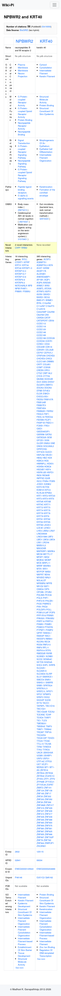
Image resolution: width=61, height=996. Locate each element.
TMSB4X (41, 726)
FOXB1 (40, 425)
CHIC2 (49, 358)
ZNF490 (40, 822)
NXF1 (46, 586)
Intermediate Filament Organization (45, 157)
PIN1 (39, 606)
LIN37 (52, 530)
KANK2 (47, 484)
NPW (17, 288)
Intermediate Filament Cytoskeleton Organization (24, 931)
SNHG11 (41, 682)
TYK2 (39, 749)
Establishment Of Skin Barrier (25, 949)
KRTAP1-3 (27, 268)
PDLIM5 (40, 594)
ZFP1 (46, 778)
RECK (47, 641)
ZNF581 (48, 828)
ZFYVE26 (41, 784)
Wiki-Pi (8, 5)
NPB (30, 285)
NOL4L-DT (41, 580)
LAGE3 (47, 524)
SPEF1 (49, 691)
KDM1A (40, 489)
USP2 (39, 758)
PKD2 (44, 606)
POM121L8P (43, 612)
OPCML (40, 592)
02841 (18, 860)
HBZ (45, 457)
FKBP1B (41, 422)
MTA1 (39, 568)
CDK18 (48, 346)
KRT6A (40, 501)
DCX (39, 381)
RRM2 (24, 247)
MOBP (48, 559)
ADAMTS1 (42, 262)
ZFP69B (40, 781)
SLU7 (39, 676)
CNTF (39, 364)
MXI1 (45, 568)
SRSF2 (40, 697)
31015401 (22, 239)
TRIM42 (47, 729)
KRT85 (47, 521)
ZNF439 (48, 816)
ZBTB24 (40, 772)
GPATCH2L (42, 448)
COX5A (46, 367)
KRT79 (40, 516)
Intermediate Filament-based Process (25, 941)
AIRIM (46, 268)
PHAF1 (23, 288)
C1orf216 (41, 308)
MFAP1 (40, 556)
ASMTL (40, 288)
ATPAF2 (40, 291)
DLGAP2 (41, 384)
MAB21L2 (41, 545)
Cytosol (43, 64)
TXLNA (47, 743)
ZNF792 (47, 840)
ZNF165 (40, 793)
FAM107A (48, 399)
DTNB (39, 390)
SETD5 (40, 662)
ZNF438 (40, 816)
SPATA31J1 (42, 688)
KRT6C (40, 504)
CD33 (47, 343)
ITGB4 (45, 481)
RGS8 (39, 644)
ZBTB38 (49, 772)
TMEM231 (41, 723)
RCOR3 (40, 641)
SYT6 (39, 702)
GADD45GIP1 (43, 431)
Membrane (23, 70)
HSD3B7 (41, 469)
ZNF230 (40, 799)
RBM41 (49, 638)
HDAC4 (40, 460)
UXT (39, 764)
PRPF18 (41, 621)
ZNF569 (40, 825)
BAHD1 (46, 294)
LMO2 (46, 539)
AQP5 (39, 282)
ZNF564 (48, 822)
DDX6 (44, 381)
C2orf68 (50, 311)
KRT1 (39, 495)
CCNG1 (40, 343)
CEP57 (40, 352)
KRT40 (46, 41)
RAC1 (47, 635)
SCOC (40, 659)
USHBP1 (47, 755)
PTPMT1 (41, 629)
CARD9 (40, 317)
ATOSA (47, 288)
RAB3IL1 (47, 632)
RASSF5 (41, 638)
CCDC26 (51, 338)
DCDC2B (48, 378)
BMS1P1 (41, 300)
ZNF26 (40, 802)
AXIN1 (40, 294)
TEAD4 (40, 717)
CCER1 (48, 340)
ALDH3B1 (41, 273)
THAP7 (47, 717)
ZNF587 (40, 831)
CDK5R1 (41, 349)
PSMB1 (48, 624)
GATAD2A (41, 437)
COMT (40, 367)
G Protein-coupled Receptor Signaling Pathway (22, 151)
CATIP (47, 317)
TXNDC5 (47, 746)
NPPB (49, 583)
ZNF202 (47, 796)
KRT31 (18, 265)
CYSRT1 (19, 262)
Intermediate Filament (45, 72)
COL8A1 (47, 364)
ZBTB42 (40, 775)
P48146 (18, 877)
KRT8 (46, 516)
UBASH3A (48, 752)
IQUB (47, 478)
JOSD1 (40, 484)
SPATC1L (41, 691)
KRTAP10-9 (20, 276)
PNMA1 (18, 291)
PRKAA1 (41, 618)
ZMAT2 (40, 787)
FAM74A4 (41, 408)
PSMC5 (40, 627)
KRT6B (47, 501)
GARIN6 (40, 434)
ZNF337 (40, 810)
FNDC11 (50, 422)
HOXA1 (50, 463)
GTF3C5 (40, 451)
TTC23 (40, 740)
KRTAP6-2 (20, 282)
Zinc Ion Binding (47, 947)
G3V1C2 (41, 877)
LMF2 (50, 536)
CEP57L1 (48, 352)
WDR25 (40, 767)
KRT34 (25, 265)
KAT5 (39, 486)
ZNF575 (48, 825)
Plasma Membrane (23, 66)
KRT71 (47, 504)
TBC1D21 (41, 708)
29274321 (23, 221)
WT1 (46, 767)
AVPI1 (48, 291)
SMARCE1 (47, 676)
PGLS (39, 597)
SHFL (45, 664)
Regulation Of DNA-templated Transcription (47, 952)
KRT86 (40, 524)
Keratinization (46, 186)
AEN (50, 265)
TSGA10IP (42, 737)
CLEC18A (41, 361)
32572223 (44, 218)
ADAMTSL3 (42, 265)
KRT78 (47, 513)
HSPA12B (41, 472)
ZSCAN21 (41, 845)
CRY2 (47, 370)
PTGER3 (49, 627)
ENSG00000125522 (24, 868)
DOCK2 (40, 387)
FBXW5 (40, 419)
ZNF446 (40, 819)
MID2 (46, 556)
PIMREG (46, 603)
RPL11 (46, 647)
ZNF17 (48, 793)
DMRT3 (49, 384)
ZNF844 (40, 843)
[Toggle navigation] (54, 5)
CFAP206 (41, 355)
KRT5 (51, 498)
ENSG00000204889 (46, 868)
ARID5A (47, 282)
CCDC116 (41, 326)
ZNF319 (40, 808)
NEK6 (47, 574)
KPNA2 (48, 492)
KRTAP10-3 (20, 270)
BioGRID (24, 30)
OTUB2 (48, 592)
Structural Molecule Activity (44, 99)
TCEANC (41, 714)
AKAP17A (41, 270)
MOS (39, 562)
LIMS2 (45, 530)
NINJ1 (48, 577)
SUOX (48, 700)
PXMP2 (49, 629)
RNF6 (39, 647)
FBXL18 (40, 416)
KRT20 (52, 495)
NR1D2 (40, 586)
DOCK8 (48, 387)
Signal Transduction (24, 142)
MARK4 (51, 551)
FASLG (40, 413)
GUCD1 (48, 451)
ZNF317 (50, 805)
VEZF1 (44, 764)
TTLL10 (40, 743)
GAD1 (39, 428)
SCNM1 (49, 656)
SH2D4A (48, 662)
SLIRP (49, 673)
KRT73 (47, 507)
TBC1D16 (49, 705)
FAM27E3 (41, 405)
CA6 (47, 314)
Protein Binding (25, 119)
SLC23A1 (41, 667)
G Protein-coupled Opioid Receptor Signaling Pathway (25, 175)
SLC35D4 (41, 673)
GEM (49, 437)
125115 (40, 851)
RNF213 (47, 644)
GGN (46, 440)
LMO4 (52, 539)
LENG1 (47, 527)
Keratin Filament (47, 76)
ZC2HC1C (49, 775)
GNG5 (39, 446)
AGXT (39, 268)
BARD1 (40, 297)
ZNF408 (48, 810)
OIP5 (46, 589)
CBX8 (51, 320)
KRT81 (40, 519)
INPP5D (40, 478)
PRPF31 (49, 621)
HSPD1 (50, 472)
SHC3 (39, 664)
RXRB (49, 653)
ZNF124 (40, 790)
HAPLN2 (41, 454)
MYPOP (40, 571)
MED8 (39, 554)
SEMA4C (47, 659)
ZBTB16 (44, 770)
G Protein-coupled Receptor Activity (22, 101)
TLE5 (44, 720)
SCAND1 (41, 656)
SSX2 (47, 697)
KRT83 (40, 521)
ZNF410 (40, 813)
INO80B (46, 475)
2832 (17, 851)
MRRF (40, 565)
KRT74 (40, 510)
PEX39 (48, 594)
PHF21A (41, 600)
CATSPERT (42, 320)
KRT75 (47, 510)
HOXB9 (40, 466)
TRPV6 (48, 732)
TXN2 (39, 746)
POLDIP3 (41, 609)
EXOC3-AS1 (42, 396)
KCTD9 (45, 486)
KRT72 (40, 507)
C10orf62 (46, 303)
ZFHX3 (40, 778)
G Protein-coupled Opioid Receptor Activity (25, 113)
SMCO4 (40, 679)
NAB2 (48, 571)
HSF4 (48, 469)
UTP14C (41, 761)
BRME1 (49, 300)
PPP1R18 (41, 615)
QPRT (39, 632)
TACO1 (45, 702)
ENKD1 (46, 393)
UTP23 (48, 761)
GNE (53, 443)
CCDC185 (41, 335)
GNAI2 (47, 443)
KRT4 (45, 498)
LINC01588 (42, 536)
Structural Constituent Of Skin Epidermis (47, 111)
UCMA (40, 755)
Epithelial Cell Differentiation (46, 150)
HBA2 (39, 457)
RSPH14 (41, 650)
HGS (46, 460)
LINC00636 (42, 533)
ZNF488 (48, 819)
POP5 (52, 612)
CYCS (39, 376)
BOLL (24, 259)
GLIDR (40, 443)
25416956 (46, 26)
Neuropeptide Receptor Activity (24, 125)
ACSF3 (47, 259)
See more (19, 967)
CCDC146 (41, 332)
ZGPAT (50, 784)
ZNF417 (48, 813)
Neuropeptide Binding (24, 133)
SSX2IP (40, 700)
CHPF (18, 247)
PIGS (39, 603)
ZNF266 (47, 802)
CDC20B (41, 346)
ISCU (39, 481)
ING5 (39, 475)
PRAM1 (50, 615)
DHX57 (51, 381)
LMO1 (39, 539)
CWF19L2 (47, 373)
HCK (50, 457)
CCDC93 (41, 340)
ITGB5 (52, 481)
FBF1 (46, 413)
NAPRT (40, 574)
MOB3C (40, 559)
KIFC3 (48, 489)
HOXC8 (47, 466)
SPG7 (39, 694)
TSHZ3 (50, 737)
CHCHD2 (50, 355)
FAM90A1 (41, 411)
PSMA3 (26, 291)
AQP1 (47, 279)
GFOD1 (40, 440)
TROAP (40, 732)
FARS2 (50, 411)
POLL (49, 609)
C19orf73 (50, 305)
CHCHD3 (41, 358)
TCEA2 (51, 711)
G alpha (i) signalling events (26, 197)
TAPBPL (41, 705)
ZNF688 (48, 834)
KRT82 (47, 519)
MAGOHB (41, 548)
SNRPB (49, 682)
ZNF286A (41, 805)
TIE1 (39, 720)
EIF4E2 (46, 390)
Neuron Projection (22, 75)
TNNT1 (40, 729)
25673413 (22, 209)
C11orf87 (41, 305)
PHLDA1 (49, 600)
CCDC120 (41, 329)
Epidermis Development (24, 905)
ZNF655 (40, 834)
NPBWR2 (24, 41)
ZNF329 (48, 808)
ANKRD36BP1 (43, 276)
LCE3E (40, 527)
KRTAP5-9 (20, 279)
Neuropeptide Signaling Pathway (24, 163)
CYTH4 (46, 376)
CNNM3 (50, 361)
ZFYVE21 (49, 781)
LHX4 (39, 530)
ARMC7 (40, 285)
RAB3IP (40, 635)
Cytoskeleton (46, 67)
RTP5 (48, 650)
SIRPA (52, 664)
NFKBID (40, 577)
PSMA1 (40, 624)
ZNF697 (40, 837)
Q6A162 (49, 877)
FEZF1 (48, 419)
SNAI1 (48, 679)
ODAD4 (40, 589)
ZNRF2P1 (49, 843)
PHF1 (45, 597)
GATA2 (48, 434)
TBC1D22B (42, 711)
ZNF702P (49, 837)
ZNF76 (40, 840)
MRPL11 (46, 562)
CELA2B (49, 349)
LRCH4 (45, 542)
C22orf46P (42, 311)
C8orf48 (40, 314)
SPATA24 (47, 685)
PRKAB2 (50, 618)
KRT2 (45, 495)
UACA (39, 752)
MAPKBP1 (42, 551)
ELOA (39, 393)
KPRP (27, 262)
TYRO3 (46, 749)
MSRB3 (47, 565)
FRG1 (47, 425)
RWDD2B (41, 653)
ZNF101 (48, 787)
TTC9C (46, 740)
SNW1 (40, 685)
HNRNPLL (41, 463)
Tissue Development (24, 954)
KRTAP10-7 (20, 273)
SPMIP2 (47, 694)
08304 (39, 860)
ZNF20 (40, 796)
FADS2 (40, 399)
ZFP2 (52, 778)
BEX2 (47, 297)
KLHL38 (40, 492)
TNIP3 (49, 726)
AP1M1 (40, 279)
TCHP (48, 714)
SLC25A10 (42, 670)
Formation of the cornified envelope (47, 192)
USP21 (46, 758)
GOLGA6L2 (48, 446)
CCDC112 (41, 323)
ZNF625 (48, 831)
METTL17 (47, 554)
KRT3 (39, 498)
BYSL (39, 303)
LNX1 (39, 542)
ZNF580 (40, 828)
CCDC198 (41, 338)
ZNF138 (48, 790)
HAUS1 (48, 454)
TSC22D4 (41, 735)
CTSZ (39, 373)
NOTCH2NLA (21, 285)
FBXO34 (49, 416)
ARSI (47, 285)
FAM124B (41, 402)
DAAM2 (40, 378)
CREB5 (40, 370)
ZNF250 (48, 799)
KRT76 (40, 513)
